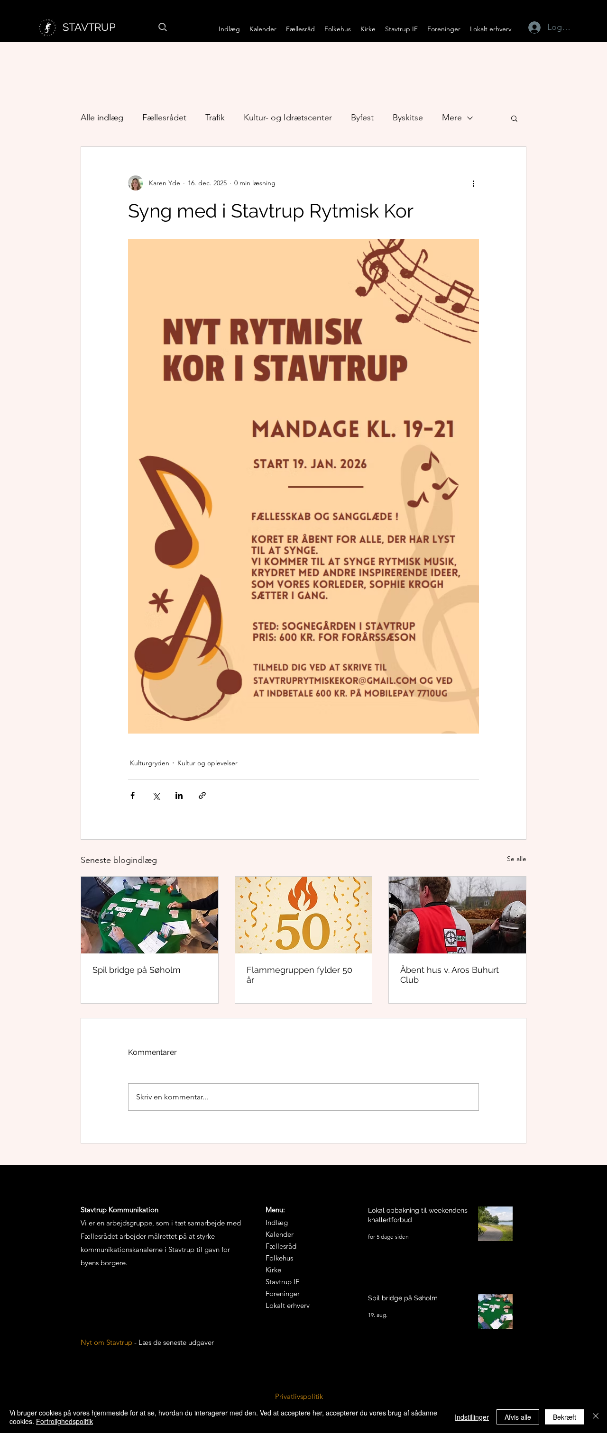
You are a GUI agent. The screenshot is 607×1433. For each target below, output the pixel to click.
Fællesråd (281, 1246)
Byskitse (408, 117)
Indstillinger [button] (472, 1417)
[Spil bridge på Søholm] (149, 915)
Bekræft (564, 1417)
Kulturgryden (149, 763)
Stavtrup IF (282, 1281)
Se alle (516, 858)
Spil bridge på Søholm (136, 970)
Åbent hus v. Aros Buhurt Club (449, 975)
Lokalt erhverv (288, 1305)
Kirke (273, 1269)
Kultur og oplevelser (207, 763)
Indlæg (277, 1222)
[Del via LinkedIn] (179, 795)
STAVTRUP (89, 27)
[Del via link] (202, 795)
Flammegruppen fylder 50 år (299, 975)
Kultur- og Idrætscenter (288, 117)
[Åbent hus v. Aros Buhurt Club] (457, 915)
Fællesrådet (164, 117)
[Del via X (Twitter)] (155, 795)
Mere (452, 117)
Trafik (215, 117)
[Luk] (595, 1416)
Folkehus (279, 1257)
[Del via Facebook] (132, 795)
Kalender (280, 1234)
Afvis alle (518, 1417)
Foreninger (283, 1293)
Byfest (362, 117)
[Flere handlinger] (473, 183)
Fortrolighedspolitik (64, 1421)
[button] (300, 29)
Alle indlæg (102, 117)
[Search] (163, 27)
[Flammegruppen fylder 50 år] (303, 915)
